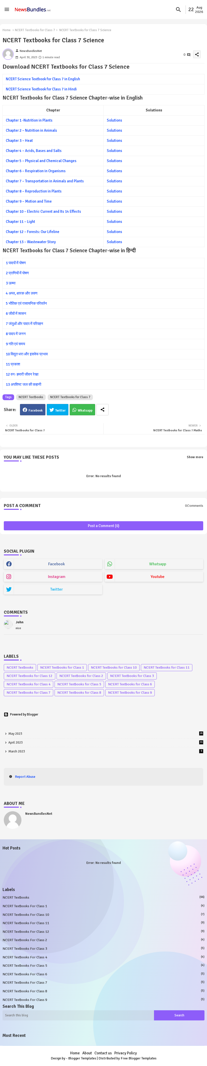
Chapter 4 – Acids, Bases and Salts (34, 150)
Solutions (114, 120)
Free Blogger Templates (139, 1058)
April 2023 (105, 743)
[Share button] (102, 409)
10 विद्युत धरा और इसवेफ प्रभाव (27, 354)
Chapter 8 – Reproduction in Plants (34, 191)
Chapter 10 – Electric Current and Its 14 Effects (43, 211)
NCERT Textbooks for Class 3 (132, 676)
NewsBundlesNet (38, 813)
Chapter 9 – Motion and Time (29, 201)
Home (7, 30)
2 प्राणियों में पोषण (17, 273)
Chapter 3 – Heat (19, 140)
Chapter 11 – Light (20, 221)
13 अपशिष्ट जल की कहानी (23, 384)
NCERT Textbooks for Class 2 (81, 676)
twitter (56, 589)
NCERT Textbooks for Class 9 (130, 692)
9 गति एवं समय (15, 344)
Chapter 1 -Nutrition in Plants (29, 120)
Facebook (36, 411)
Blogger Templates (82, 1058)
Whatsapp (85, 411)
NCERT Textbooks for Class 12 (30, 676)
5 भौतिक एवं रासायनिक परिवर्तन (26, 303)
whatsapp (157, 564)
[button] (178, 10)
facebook (56, 564)
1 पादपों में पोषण (16, 263)
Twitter (60, 411)
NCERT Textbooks (31, 397)
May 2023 (105, 734)
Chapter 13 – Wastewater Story (31, 242)
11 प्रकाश (13, 364)
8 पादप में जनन (16, 334)
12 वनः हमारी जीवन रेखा (22, 374)
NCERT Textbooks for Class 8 (79, 692)
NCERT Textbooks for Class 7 (35, 30)
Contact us (103, 1053)
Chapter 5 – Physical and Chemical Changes (41, 161)
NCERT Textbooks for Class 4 (28, 684)
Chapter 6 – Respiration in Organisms (36, 171)
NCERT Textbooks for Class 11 (167, 667)
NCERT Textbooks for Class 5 (79, 684)
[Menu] (7, 10)
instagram (56, 576)
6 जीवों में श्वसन (16, 313)
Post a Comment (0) (103, 526)
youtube (158, 576)
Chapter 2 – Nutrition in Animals (31, 130)
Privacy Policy (125, 1053)
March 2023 (105, 751)
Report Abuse (25, 776)
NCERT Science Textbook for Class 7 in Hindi (41, 89)
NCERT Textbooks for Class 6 (130, 684)
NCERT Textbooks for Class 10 (114, 667)
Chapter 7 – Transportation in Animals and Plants (45, 181)
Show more (195, 457)
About (87, 1053)
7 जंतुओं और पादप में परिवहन (24, 323)
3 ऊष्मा (10, 283)
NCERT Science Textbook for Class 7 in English (43, 79)
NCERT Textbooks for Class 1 (62, 667)
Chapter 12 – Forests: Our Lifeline (32, 231)
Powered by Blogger (24, 714)
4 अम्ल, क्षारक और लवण (21, 293)
